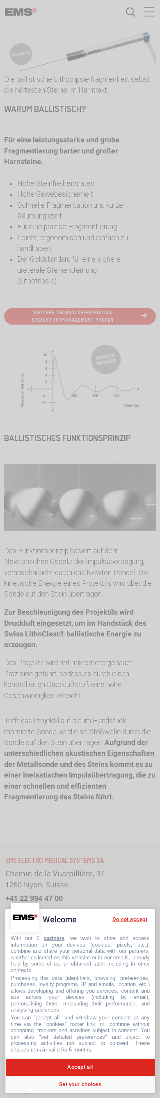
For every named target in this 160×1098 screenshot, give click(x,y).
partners (53, 938)
